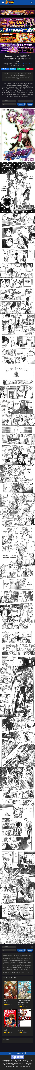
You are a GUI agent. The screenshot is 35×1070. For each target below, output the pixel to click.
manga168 (20, 1053)
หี (25, 1053)
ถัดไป (29, 104)
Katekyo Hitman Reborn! (25, 63)
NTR (14, 1053)
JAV (10, 1053)
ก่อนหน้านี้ (22, 104)
